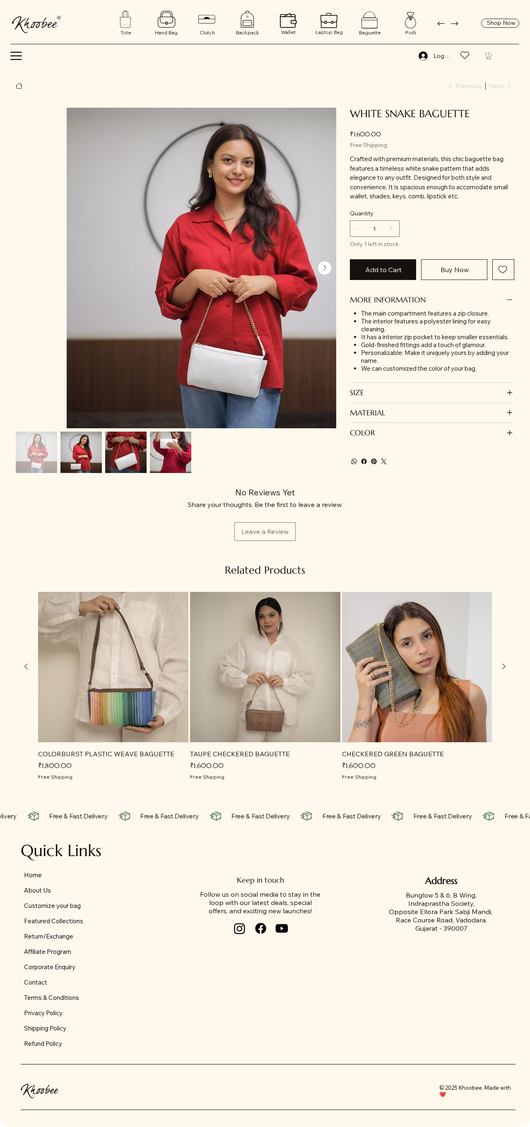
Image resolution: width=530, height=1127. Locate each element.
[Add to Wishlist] (503, 269)
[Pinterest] (374, 461)
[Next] (454, 23)
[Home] (19, 86)
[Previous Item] (27, 268)
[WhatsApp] (354, 461)
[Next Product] (504, 666)
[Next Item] (324, 268)
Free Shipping (55, 777)
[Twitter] (384, 461)
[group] (265, 686)
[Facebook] (364, 461)
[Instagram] (239, 928)
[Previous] (441, 23)
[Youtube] (282, 928)
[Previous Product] (26, 666)
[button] (16, 56)
